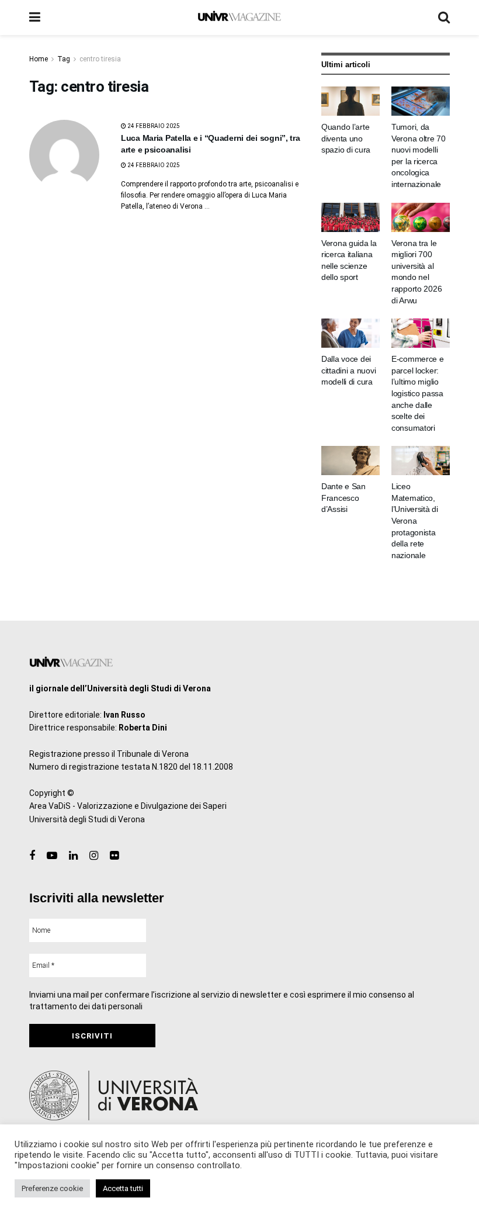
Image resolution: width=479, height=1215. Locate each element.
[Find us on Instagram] (93, 856)
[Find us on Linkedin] (73, 856)
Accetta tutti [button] (123, 1188)
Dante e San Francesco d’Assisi (343, 498)
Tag (63, 59)
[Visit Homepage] (239, 18)
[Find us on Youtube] (52, 856)
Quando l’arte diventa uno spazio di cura (345, 138)
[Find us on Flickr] (114, 856)
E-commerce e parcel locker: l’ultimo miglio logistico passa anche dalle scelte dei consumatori (417, 393)
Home (38, 59)
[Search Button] (444, 17)
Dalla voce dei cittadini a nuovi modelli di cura (348, 370)
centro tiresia (100, 59)
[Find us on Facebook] (32, 856)
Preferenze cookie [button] (52, 1188)
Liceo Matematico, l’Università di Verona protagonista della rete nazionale (414, 521)
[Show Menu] (34, 17)
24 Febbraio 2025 (153, 126)
